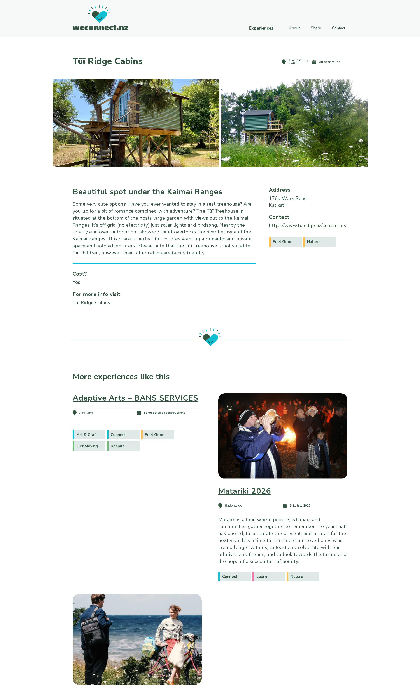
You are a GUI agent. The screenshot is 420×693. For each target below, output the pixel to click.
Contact (338, 28)
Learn (261, 576)
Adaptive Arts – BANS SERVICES (135, 398)
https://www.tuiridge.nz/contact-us (307, 225)
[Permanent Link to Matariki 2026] (282, 485)
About (294, 28)
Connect (118, 434)
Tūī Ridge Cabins (91, 302)
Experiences (261, 28)
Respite (118, 446)
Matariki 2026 (244, 491)
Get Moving (87, 446)
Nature (313, 241)
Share (316, 28)
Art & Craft (87, 434)
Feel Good (282, 241)
